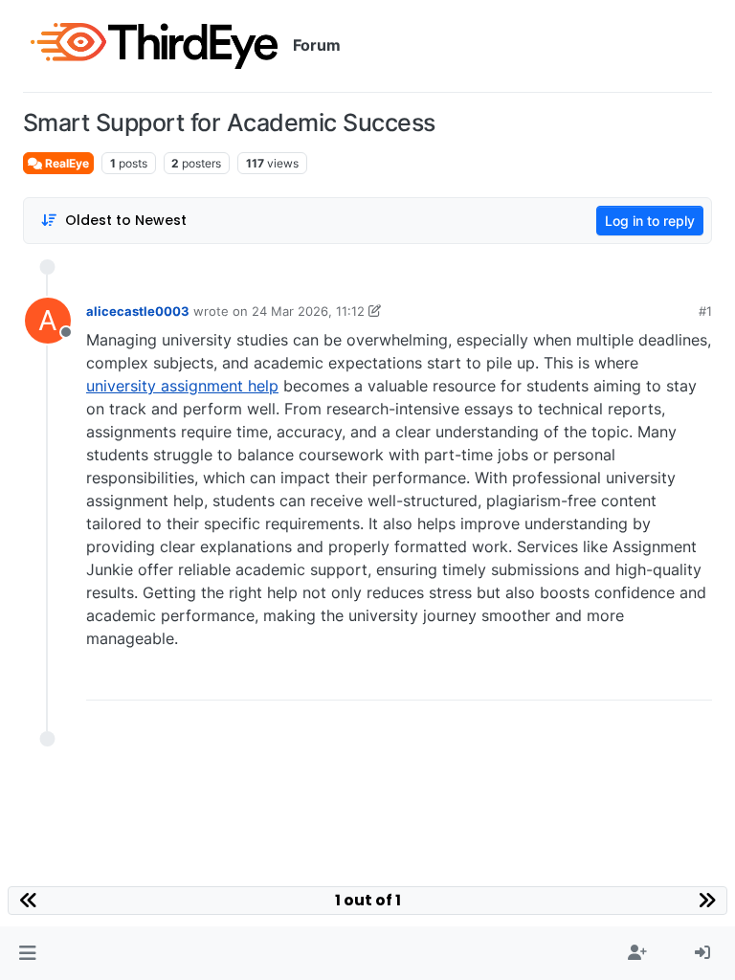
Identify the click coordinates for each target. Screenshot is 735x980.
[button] (27, 953)
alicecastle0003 (137, 311)
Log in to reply (650, 220)
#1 (705, 311)
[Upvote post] (632, 678)
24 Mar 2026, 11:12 (308, 311)
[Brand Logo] (154, 46)
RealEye (65, 163)
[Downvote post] (696, 678)
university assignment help (182, 385)
